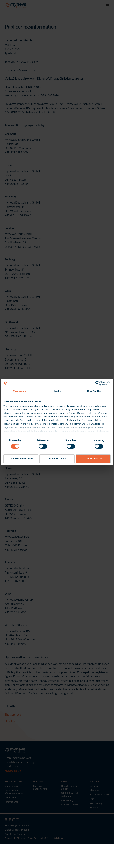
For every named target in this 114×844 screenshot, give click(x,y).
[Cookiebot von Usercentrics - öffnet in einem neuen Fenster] (98, 383)
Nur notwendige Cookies (21, 458)
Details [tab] (57, 391)
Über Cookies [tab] (94, 391)
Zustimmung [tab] (19, 391)
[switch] (43, 446)
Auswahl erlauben (57, 458)
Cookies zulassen (93, 458)
